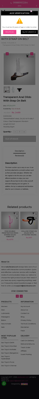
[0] (32, 13)
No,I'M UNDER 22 (29, 32)
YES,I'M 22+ (9, 32)
